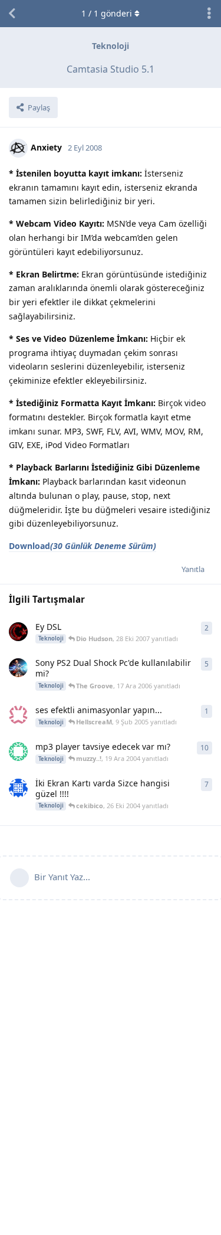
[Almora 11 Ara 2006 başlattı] (18, 667)
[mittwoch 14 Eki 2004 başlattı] (18, 751)
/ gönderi (106, 13)
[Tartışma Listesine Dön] (12, 13)
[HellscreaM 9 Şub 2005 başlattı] (18, 714)
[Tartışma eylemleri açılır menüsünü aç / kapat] (209, 13)
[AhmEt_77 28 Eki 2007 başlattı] (18, 631)
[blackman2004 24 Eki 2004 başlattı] (18, 788)
